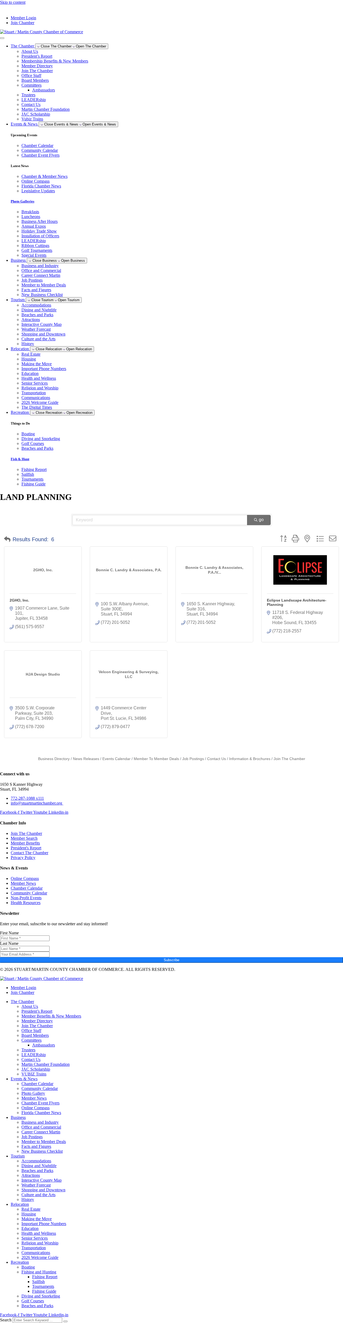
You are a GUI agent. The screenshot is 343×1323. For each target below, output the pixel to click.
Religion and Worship (39, 388)
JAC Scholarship (35, 114)
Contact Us (30, 104)
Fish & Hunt (20, 459)
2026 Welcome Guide (39, 402)
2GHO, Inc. (19, 600)
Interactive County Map (41, 324)
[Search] (65, 1321)
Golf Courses (32, 1301)
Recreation (20, 1262)
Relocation (20, 1204)
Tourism (18, 1156)
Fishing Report (44, 1276)
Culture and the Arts (38, 339)
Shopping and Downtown (43, 334)
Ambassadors (43, 90)
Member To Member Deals (156, 759)
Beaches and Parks (37, 314)
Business (18, 1117)
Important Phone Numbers (43, 368)
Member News (34, 1098)
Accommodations (36, 305)
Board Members (35, 80)
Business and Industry (40, 265)
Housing (28, 359)
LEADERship (33, 99)
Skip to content (12, 2)
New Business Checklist (42, 294)
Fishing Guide (44, 1291)
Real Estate (30, 354)
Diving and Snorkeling (40, 1296)
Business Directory (54, 759)
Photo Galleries (22, 201)
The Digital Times (36, 407)
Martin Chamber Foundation (45, 109)
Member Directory (37, 66)
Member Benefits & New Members (51, 1016)
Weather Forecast (36, 329)
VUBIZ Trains (33, 1074)
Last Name (9, 943)
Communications (35, 397)
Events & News (24, 1079)
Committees (31, 85)
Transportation (33, 392)
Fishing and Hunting (38, 1272)
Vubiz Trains (32, 119)
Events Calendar (116, 759)
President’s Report (36, 56)
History (27, 343)
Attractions (30, 319)
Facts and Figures (36, 290)
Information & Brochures (249, 759)
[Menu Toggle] (2, 38)
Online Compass (35, 1107)
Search (6, 1320)
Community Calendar (39, 1088)
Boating (28, 1267)
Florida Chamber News (41, 1112)
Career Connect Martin (40, 275)
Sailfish (38, 1281)
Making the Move (36, 364)
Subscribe (171, 960)
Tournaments (43, 1286)
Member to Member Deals (43, 285)
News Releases (86, 759)
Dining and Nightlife (39, 310)
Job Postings (32, 280)
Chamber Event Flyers (40, 1103)
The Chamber (22, 1001)
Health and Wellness (38, 378)
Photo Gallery (33, 1093)
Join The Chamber (37, 70)
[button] (7, 539)
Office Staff (31, 75)
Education (30, 373)
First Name (9, 933)
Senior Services (34, 383)
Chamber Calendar (37, 1083)
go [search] (261, 519)
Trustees (28, 95)
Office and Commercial (41, 270)
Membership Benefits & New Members (54, 61)
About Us (29, 51)
